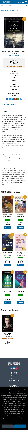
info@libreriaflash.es (14, 378)
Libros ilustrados (14, 10)
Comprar (7, 227)
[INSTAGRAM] (16, 368)
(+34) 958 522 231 (14, 375)
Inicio (2, 10)
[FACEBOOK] (11, 368)
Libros (6, 10)
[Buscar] (26, 6)
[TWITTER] (14, 368)
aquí (8, 421)
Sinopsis (6, 111)
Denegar (7, 426)
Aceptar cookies (20, 426)
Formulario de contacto (14, 380)
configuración (22, 421)
